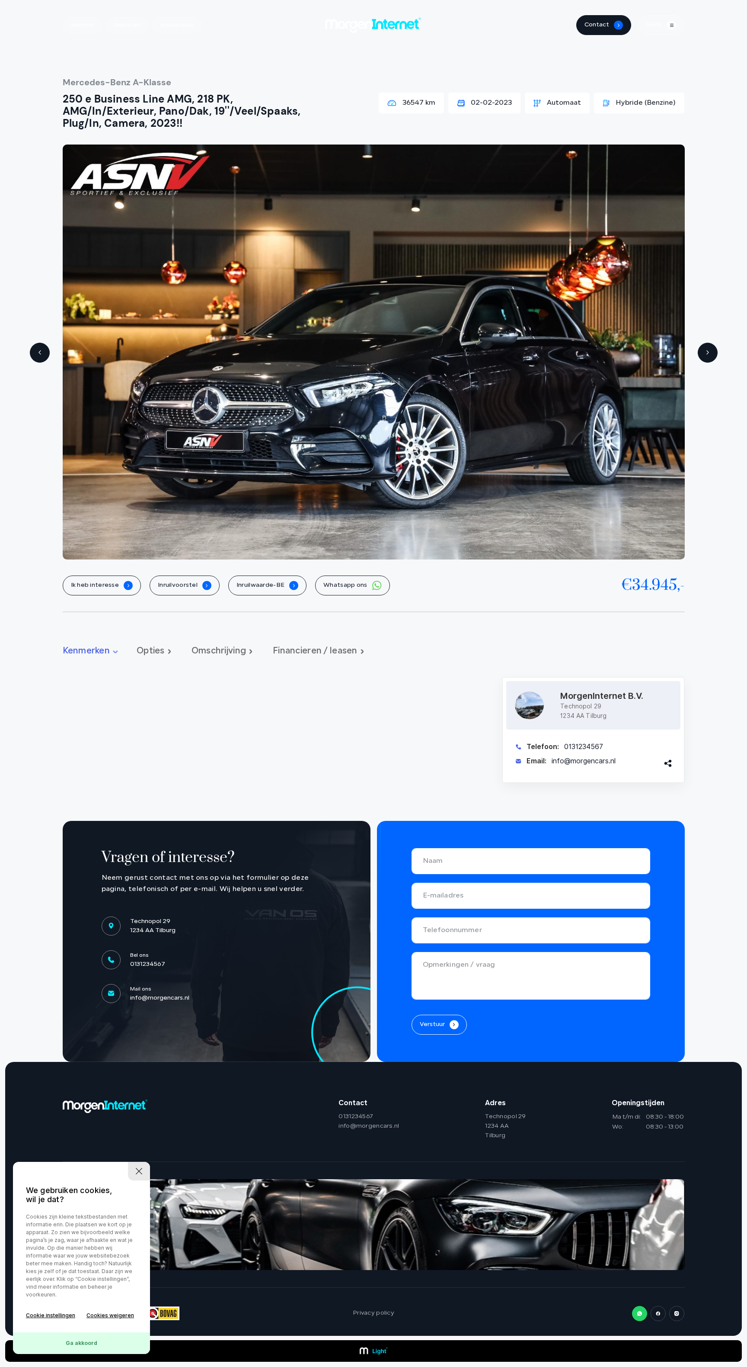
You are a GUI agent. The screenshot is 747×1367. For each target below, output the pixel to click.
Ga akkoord (81, 1343)
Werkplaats (177, 25)
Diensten (127, 25)
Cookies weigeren (110, 1315)
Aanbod (82, 25)
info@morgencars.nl (584, 761)
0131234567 (583, 747)
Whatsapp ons (346, 585)
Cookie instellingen (50, 1315)
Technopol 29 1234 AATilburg (505, 1126)
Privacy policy (373, 1313)
